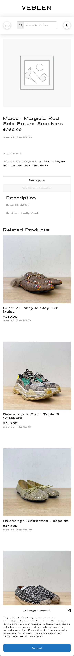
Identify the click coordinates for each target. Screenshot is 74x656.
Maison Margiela (54, 161)
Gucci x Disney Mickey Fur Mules (30, 310)
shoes (44, 165)
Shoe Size (30, 165)
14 (39, 161)
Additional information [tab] (37, 187)
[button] (69, 610)
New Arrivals (12, 165)
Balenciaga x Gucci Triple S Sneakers (31, 416)
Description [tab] (37, 180)
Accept (37, 647)
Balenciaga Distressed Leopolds (35, 520)
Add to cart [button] (38, 297)
